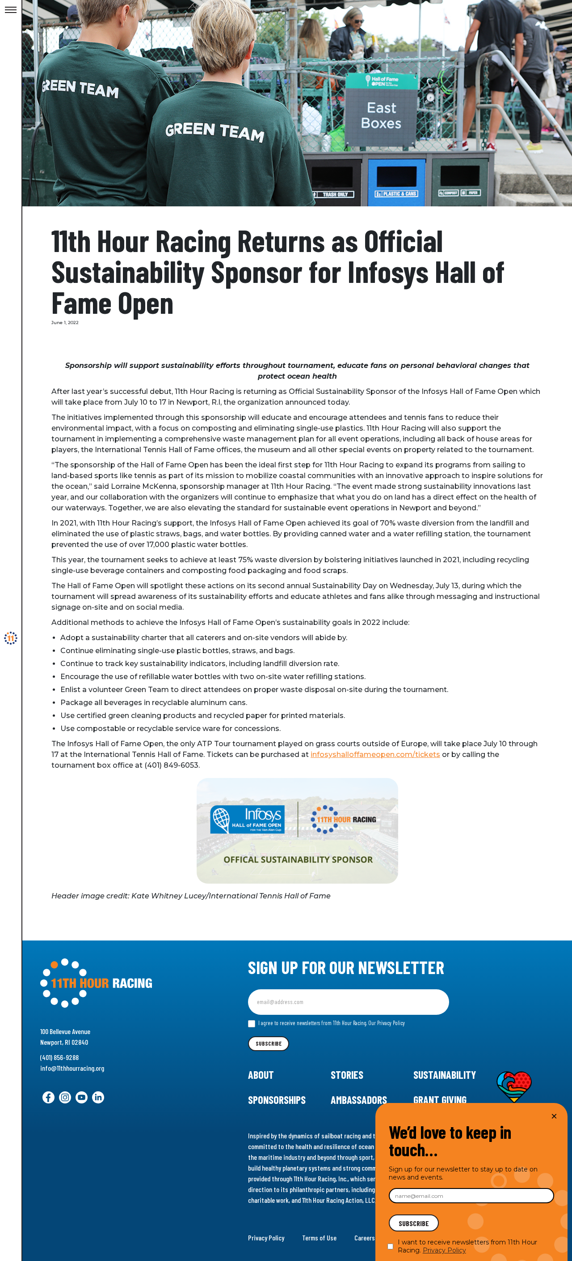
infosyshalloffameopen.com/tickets (375, 754)
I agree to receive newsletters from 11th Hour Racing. (331, 1022)
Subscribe (269, 1043)
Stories (347, 1074)
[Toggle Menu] (11, 10)
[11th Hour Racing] (10, 638)
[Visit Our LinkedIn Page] (98, 1097)
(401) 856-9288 (59, 1057)
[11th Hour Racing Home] (120, 983)
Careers (364, 1237)
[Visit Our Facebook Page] (48, 1097)
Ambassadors (359, 1099)
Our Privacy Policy (386, 1022)
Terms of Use (319, 1237)
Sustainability (444, 1074)
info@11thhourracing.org (72, 1068)
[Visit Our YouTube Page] (81, 1097)
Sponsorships (277, 1099)
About (261, 1074)
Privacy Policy (266, 1237)
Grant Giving (440, 1099)
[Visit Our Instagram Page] (65, 1097)
